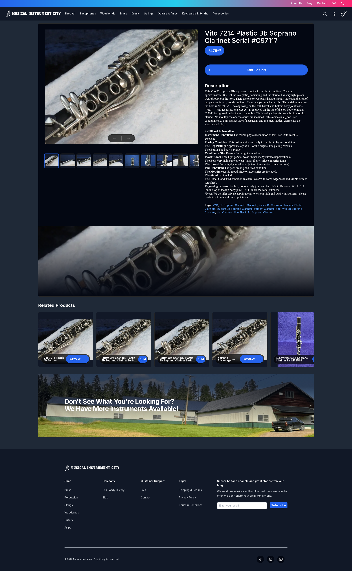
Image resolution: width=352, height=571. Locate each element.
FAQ (334, 3)
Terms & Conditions (190, 505)
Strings (69, 505)
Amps (68, 527)
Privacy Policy (187, 497)
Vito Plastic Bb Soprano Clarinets (254, 212)
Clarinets (252, 205)
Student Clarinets (264, 208)
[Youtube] (281, 559)
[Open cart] (344, 14)
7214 (215, 205)
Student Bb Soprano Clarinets (234, 208)
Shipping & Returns (190, 489)
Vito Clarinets (225, 212)
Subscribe (278, 505)
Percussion (71, 497)
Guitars (69, 520)
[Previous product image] (114, 138)
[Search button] (325, 14)
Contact (322, 3)
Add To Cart (256, 70)
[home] (33, 14)
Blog (310, 3)
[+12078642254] (343, 3)
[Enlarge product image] (51, 161)
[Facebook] (260, 559)
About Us (296, 3)
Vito (278, 208)
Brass (68, 489)
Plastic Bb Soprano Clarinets (276, 205)
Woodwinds (72, 512)
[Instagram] (270, 559)
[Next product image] (128, 138)
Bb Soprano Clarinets (232, 205)
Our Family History (113, 489)
